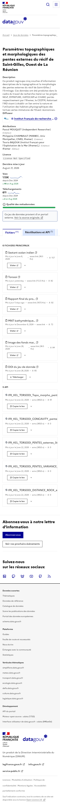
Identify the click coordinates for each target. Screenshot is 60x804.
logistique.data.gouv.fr (13, 698)
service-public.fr (11, 771)
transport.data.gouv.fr (13, 678)
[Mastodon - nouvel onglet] (13, 576)
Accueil (6, 35)
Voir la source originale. (27, 217)
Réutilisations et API (39, 232)
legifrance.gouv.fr (12, 764)
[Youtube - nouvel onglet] (31, 576)
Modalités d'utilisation (22, 779)
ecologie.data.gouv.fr (12, 683)
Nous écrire (8, 644)
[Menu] (56, 4)
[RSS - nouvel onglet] (49, 576)
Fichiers (12, 232)
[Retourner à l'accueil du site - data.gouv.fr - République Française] (35, 739)
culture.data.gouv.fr (12, 693)
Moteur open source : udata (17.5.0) (19, 716)
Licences (6, 779)
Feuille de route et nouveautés (16, 639)
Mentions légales (25, 785)
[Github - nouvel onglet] (40, 576)
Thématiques (9, 595)
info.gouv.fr (34, 764)
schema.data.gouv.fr (12, 621)
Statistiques (8, 654)
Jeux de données (20, 35)
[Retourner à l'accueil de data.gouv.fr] (15, 21)
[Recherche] (48, 4)
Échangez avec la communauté (17, 649)
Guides (6, 634)
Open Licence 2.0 (34, 799)
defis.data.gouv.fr (11, 688)
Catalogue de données (13, 606)
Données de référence (13, 601)
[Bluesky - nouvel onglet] (22, 576)
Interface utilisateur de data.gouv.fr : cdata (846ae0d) (27, 721)
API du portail (9, 711)
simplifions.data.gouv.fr (13, 667)
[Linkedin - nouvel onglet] (4, 576)
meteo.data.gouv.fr (11, 672)
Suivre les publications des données (19, 611)
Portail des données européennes (18, 616)
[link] (14, 265)
